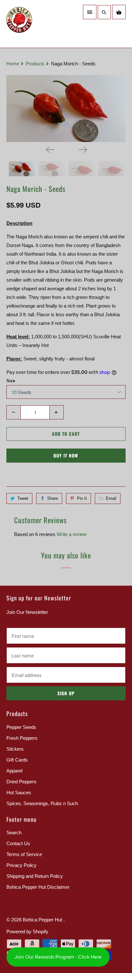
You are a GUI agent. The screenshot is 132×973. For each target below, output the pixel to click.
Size (10, 380)
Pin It (82, 498)
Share (52, 498)
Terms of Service (24, 854)
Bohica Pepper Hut (43, 919)
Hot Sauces (18, 792)
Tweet (22, 498)
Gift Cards (17, 760)
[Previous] (49, 149)
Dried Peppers (21, 781)
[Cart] (119, 12)
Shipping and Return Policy (34, 876)
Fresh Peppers (21, 738)
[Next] (83, 149)
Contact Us (18, 843)
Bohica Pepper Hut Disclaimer (38, 887)
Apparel (14, 770)
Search (13, 832)
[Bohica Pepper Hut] (34, 24)
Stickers (15, 749)
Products (36, 63)
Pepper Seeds (21, 727)
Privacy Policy (21, 865)
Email (111, 498)
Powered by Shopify (27, 931)
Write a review (72, 534)
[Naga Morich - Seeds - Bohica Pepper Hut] (65, 108)
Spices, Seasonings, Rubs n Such (42, 803)
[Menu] (89, 12)
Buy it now (66, 455)
